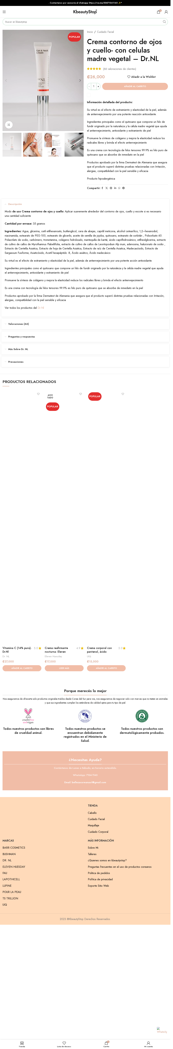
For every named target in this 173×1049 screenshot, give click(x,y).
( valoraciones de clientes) (119, 69)
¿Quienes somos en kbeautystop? (107, 860)
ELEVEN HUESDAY (14, 867)
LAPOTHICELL (11, 879)
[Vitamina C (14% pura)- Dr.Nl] (22, 518)
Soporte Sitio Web (98, 886)
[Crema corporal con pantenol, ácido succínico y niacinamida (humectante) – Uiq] (106, 518)
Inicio (90, 32)
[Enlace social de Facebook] (102, 188)
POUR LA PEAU (12, 892)
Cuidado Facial (105, 32)
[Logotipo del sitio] (85, 12)
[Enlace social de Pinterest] (111, 188)
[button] (6, 80)
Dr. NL (6, 656)
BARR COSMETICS (14, 848)
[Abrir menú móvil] (4, 11)
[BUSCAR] (164, 21)
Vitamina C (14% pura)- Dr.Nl (17, 650)
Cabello (92, 813)
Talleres (92, 854)
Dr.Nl (41, 308)
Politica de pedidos (99, 873)
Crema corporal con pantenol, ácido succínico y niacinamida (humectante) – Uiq (101, 653)
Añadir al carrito (135, 86)
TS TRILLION (10, 898)
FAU (5, 873)
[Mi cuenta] (166, 11)
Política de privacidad (100, 879)
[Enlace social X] (106, 188)
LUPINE (7, 886)
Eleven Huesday (53, 656)
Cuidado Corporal (98, 832)
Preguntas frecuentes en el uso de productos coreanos (120, 867)
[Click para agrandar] (9, 125)
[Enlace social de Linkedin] (115, 188)
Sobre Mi (93, 848)
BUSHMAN (9, 854)
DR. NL (7, 860)
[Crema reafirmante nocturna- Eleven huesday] (64, 518)
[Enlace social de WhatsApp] (119, 188)
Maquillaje (93, 825)
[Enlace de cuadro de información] (28, 721)
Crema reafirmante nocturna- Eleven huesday (56, 652)
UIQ (89, 656)
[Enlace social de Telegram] (123, 188)
